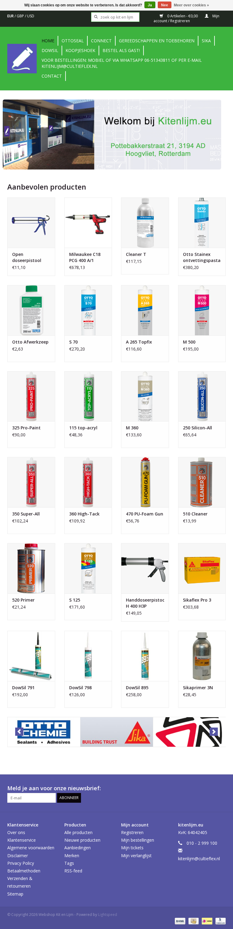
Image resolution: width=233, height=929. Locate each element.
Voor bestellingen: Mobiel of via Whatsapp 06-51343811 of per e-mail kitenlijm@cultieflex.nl (122, 63)
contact (52, 76)
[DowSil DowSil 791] (31, 656)
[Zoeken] (94, 17)
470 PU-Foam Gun (144, 514)
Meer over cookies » (191, 5)
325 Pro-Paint (26, 428)
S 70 (73, 342)
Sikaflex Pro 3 (197, 600)
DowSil (50, 50)
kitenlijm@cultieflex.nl (199, 858)
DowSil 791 (23, 687)
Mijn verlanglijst (136, 855)
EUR (11, 16)
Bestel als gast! (121, 50)
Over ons (16, 832)
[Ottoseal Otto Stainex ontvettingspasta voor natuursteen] (202, 222)
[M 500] (202, 310)
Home (48, 41)
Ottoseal (73, 41)
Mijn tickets (132, 847)
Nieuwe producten (82, 840)
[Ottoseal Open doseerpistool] (31, 222)
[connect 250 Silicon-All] (202, 396)
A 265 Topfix (139, 342)
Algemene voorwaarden (30, 847)
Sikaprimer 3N (198, 687)
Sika (206, 41)
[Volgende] (214, 732)
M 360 (132, 428)
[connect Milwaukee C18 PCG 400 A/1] (88, 222)
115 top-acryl (83, 428)
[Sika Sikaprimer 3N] (202, 656)
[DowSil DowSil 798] (88, 656)
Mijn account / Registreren (186, 18)
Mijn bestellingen (137, 840)
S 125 (74, 600)
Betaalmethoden (23, 871)
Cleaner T (136, 254)
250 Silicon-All (197, 428)
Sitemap (15, 894)
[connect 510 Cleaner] (202, 482)
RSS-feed (73, 871)
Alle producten (78, 832)
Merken (71, 855)
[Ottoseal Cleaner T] (145, 222)
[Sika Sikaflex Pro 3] (202, 568)
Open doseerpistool (26, 257)
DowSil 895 (137, 687)
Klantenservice (21, 840)
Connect (101, 41)
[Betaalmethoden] (179, 921)
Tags (69, 863)
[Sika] (116, 732)
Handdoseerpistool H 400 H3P (145, 603)
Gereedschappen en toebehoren (156, 41)
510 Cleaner (195, 514)
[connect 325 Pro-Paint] (31, 396)
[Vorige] (19, 732)
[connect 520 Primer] (31, 568)
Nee (164, 5)
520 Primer (23, 600)
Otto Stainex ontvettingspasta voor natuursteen (202, 257)
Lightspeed (107, 914)
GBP (21, 16)
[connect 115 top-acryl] (88, 396)
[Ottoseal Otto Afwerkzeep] (31, 310)
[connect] (189, 732)
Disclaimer (17, 855)
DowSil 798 (80, 687)
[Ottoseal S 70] (88, 310)
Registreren (132, 832)
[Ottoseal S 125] (88, 568)
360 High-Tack (84, 514)
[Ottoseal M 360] (145, 396)
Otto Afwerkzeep (30, 342)
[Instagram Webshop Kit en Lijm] (221, 788)
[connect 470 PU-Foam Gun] (145, 482)
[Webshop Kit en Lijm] (23, 58)
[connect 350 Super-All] (31, 482)
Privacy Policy (20, 863)
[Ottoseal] (44, 732)
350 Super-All (26, 514)
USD (30, 16)
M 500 (189, 342)
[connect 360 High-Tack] (88, 482)
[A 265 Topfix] (145, 310)
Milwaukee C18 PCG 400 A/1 (84, 257)
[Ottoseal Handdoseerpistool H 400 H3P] (145, 568)
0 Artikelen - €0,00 (182, 16)
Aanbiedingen (77, 847)
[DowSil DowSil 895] (145, 656)
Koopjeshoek (80, 50)
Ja (150, 5)
